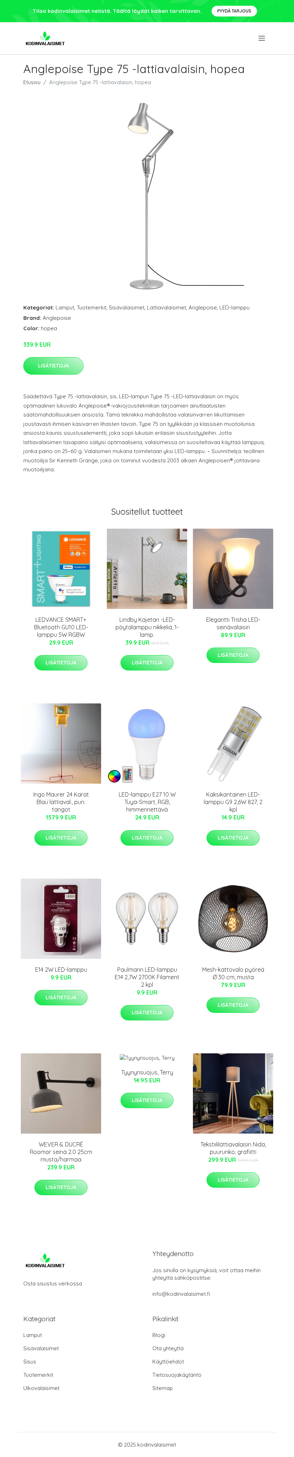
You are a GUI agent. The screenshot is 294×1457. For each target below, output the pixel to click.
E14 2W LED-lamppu (61, 969)
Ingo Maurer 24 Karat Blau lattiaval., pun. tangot (61, 802)
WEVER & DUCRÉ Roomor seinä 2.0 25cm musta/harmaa (61, 1152)
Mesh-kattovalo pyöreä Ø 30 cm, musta (233, 973)
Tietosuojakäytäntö (176, 1374)
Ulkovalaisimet (41, 1388)
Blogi (158, 1335)
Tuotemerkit (91, 307)
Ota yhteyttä (168, 1348)
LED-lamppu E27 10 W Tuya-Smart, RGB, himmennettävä (147, 802)
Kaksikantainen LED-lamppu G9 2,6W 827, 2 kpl (233, 802)
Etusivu (32, 82)
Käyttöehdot (168, 1361)
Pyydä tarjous (234, 11)
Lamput (65, 307)
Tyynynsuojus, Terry (147, 1072)
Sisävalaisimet (126, 307)
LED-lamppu (234, 307)
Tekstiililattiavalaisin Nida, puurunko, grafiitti (233, 1148)
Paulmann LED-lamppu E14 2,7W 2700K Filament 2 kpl (147, 977)
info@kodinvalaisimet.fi (181, 1293)
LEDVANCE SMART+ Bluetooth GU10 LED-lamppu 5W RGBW (61, 627)
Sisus (29, 1361)
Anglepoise (203, 307)
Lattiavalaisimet (166, 307)
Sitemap (162, 1388)
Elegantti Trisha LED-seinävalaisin (233, 623)
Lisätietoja (53, 365)
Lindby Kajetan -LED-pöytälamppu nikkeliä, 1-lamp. (147, 627)
